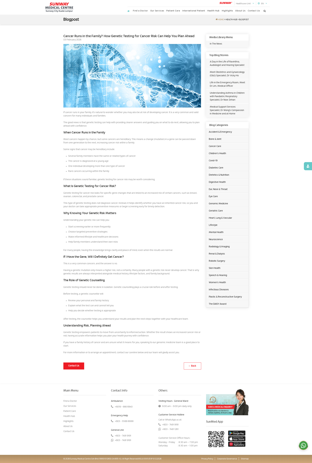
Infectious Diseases (219, 290)
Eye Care (213, 196)
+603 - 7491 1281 (170, 429)
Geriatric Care (216, 211)
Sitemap (245, 459)
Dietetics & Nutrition (219, 175)
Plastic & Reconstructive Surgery (225, 297)
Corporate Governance (227, 459)
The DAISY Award (217, 304)
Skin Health (214, 268)
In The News (216, 44)
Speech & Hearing (218, 275)
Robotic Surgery (217, 261)
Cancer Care (215, 146)
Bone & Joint (215, 139)
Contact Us (254, 11)
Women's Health (217, 282)
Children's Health (217, 153)
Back (193, 366)
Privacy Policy (207, 459)
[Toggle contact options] (303, 445)
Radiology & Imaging (219, 247)
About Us (240, 11)
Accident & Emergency (220, 132)
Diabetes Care (216, 168)
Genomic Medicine (218, 204)
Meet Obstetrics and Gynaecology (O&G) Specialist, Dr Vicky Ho (227, 74)
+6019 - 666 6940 (124, 407)
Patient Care (173, 11)
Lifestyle (213, 225)
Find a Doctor (140, 11)
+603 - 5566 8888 (124, 421)
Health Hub (213, 11)
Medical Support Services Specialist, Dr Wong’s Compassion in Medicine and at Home (227, 110)
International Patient (193, 11)
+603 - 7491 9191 (123, 436)
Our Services (157, 11)
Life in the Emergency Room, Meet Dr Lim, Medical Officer (227, 84)
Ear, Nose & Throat (218, 189)
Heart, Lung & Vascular (220, 218)
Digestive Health (217, 182)
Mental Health (216, 232)
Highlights (227, 11)
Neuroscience (216, 239)
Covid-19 (213, 160)
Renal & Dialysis (217, 254)
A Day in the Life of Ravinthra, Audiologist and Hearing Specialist (227, 63)
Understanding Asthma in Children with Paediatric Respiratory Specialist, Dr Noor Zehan (227, 96)
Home (221, 20)
